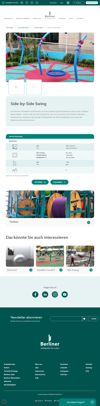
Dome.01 (12, 270)
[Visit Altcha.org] (87, 319)
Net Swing (73, 270)
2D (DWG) (38, 182)
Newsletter (53, 3)
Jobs (61, 3)
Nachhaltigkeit (10, 385)
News (71, 18)
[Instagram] (32, 2)
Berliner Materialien (12, 378)
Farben (14, 221)
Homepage (9, 27)
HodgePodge (38, 27)
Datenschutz (40, 374)
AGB (36, 378)
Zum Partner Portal (92, 2)
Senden (93, 319)
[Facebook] (26, 2)
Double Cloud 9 (46, 270)
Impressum (39, 371)
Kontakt (89, 364)
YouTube (63, 374)
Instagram (64, 371)
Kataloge (62, 18)
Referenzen (37, 18)
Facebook (64, 364)
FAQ (87, 371)
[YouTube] (21, 2)
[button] (4, 401)
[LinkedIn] (37, 2)
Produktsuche (9, 364)
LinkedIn (63, 368)
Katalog (89, 368)
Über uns (38, 364)
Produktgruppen (23, 27)
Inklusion (7, 381)
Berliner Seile (9, 374)
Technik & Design (11, 371)
